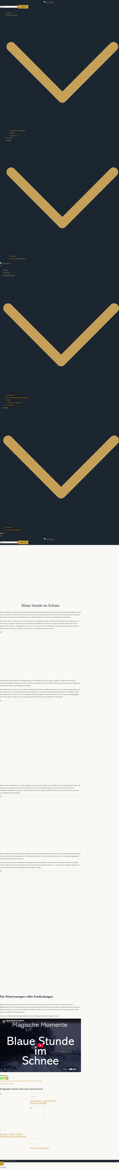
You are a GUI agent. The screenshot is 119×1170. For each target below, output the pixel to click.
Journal (8, 12)
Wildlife (12, 133)
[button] (1, 536)
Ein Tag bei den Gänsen (7, 1083)
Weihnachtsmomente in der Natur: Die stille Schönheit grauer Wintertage (21, 1081)
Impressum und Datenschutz (18, 258)
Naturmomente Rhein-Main (17, 130)
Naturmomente (10, 395)
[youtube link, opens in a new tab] (2, 533)
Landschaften (13, 135)
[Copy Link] (4, 1078)
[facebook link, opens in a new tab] (0, 533)
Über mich (9, 138)
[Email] (7, 1078)
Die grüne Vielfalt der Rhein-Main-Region (17, 397)
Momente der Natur (12, 15)
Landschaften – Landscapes (13, 402)
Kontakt (8, 140)
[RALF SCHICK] (49, 2)
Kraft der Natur (10, 405)
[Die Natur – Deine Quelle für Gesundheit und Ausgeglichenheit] (22, 1125)
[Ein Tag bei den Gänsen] (52, 1139)
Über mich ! (6, 272)
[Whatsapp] (1, 1078)
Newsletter (13, 256)
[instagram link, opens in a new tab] (1, 533)
